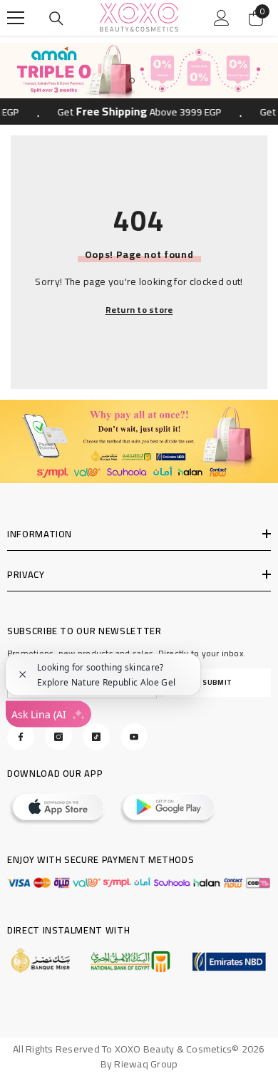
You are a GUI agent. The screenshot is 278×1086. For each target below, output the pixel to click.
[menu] (15, 17)
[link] (139, 441)
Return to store (139, 310)
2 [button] (146, 80)
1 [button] (132, 80)
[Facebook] (20, 736)
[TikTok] (96, 736)
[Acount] (222, 18)
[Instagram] (58, 736)
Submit (217, 682)
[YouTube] (134, 736)
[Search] (56, 18)
